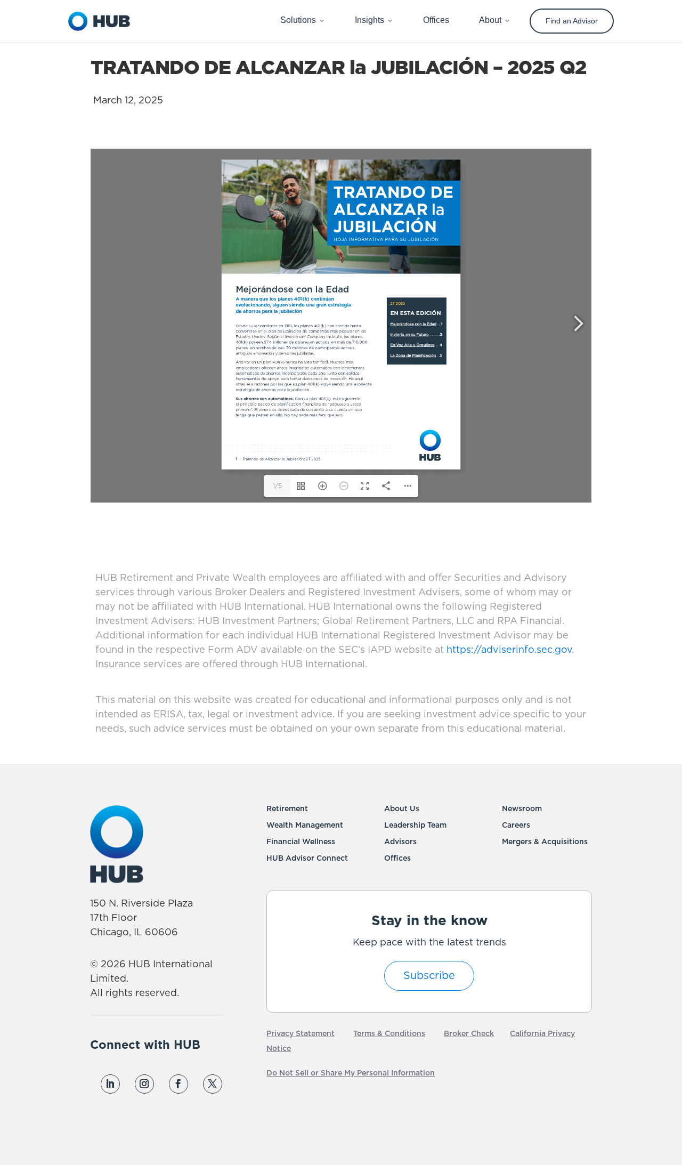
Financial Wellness (300, 842)
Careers (516, 825)
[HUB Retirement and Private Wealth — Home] (99, 21)
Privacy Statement (300, 1034)
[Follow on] (110, 1108)
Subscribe (429, 975)
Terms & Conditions (389, 1034)
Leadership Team (415, 825)
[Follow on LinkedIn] (110, 1084)
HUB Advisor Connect (307, 858)
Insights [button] (369, 20)
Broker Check (469, 1034)
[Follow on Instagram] (144, 1084)
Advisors (400, 842)
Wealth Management (304, 825)
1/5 (277, 486)
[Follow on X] (212, 1084)
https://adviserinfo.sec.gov (508, 650)
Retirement (287, 809)
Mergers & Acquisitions (545, 842)
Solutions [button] (298, 20)
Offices (397, 858)
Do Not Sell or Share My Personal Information (350, 1073)
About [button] (490, 20)
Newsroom (522, 809)
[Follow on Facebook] (178, 1084)
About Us (401, 809)
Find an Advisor (572, 21)
